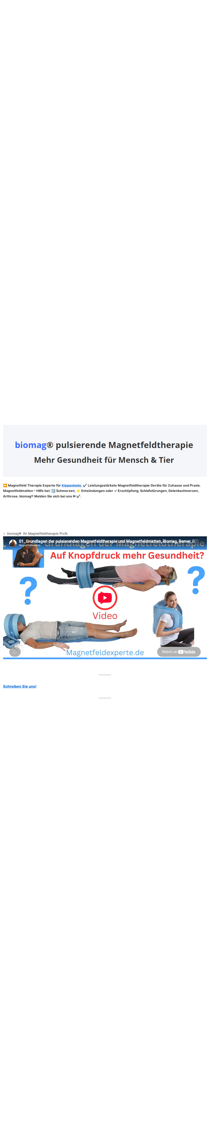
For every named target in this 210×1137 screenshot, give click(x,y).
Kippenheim (71, 485)
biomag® (14, 533)
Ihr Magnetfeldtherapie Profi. (45, 533)
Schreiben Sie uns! (20, 686)
